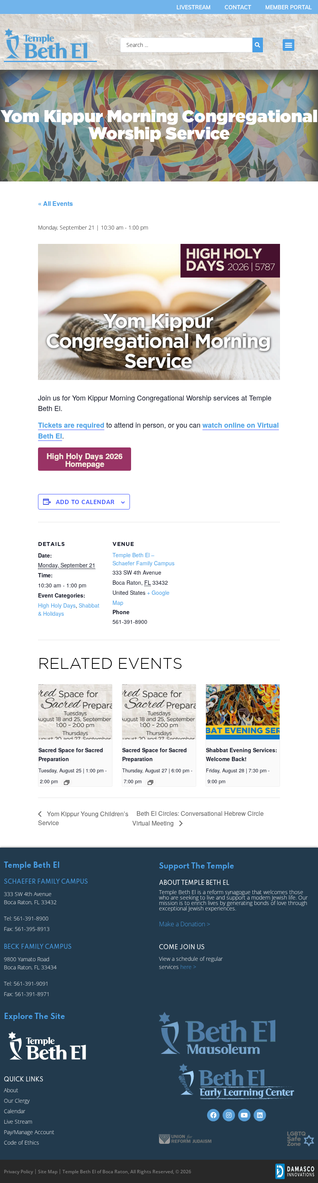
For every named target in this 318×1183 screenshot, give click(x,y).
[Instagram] (229, 1115)
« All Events (55, 203)
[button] (288, 45)
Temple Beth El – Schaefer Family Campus (143, 559)
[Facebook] (213, 1115)
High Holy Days (57, 605)
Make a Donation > (184, 924)
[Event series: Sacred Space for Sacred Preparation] (66, 782)
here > (188, 967)
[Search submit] (257, 45)
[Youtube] (244, 1115)
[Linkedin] (260, 1115)
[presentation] (75, 711)
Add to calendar (85, 502)
